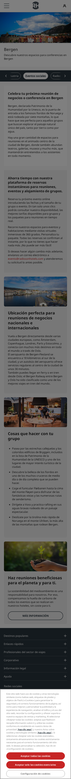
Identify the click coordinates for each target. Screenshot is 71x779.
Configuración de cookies (35, 773)
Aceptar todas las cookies (35, 755)
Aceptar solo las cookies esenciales (35, 764)
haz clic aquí (25, 729)
